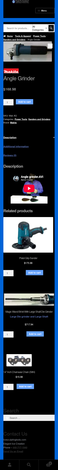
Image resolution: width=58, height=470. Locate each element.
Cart (45, 462)
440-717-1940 (20, 447)
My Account (9, 465)
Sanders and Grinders (14, 39)
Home (10, 35)
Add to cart (24, 101)
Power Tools (39, 35)
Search (29, 465)
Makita (13, 122)
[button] (50, 45)
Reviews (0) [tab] (9, 155)
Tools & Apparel (23, 35)
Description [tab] (9, 137)
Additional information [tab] (16, 146)
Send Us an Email (13, 451)
